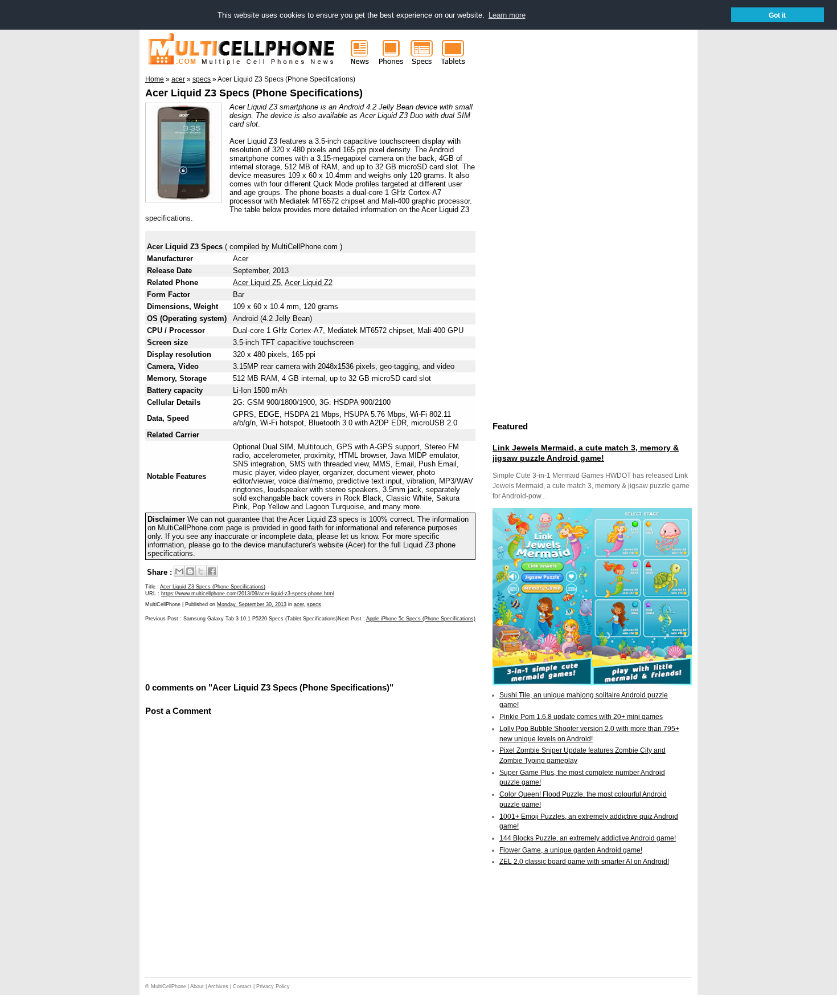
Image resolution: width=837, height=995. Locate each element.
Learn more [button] (507, 15)
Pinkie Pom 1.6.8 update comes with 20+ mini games (581, 717)
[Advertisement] (278, 651)
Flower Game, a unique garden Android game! (570, 850)
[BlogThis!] (190, 571)
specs (314, 604)
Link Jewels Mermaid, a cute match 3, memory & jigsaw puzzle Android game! (586, 452)
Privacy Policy (273, 986)
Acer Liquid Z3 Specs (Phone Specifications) (254, 93)
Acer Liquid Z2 (309, 282)
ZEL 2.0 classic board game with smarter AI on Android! (584, 862)
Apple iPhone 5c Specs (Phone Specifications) (420, 619)
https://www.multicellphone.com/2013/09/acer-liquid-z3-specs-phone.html (247, 593)
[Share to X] (201, 571)
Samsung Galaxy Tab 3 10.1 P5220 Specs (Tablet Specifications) (260, 619)
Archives (218, 986)
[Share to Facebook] (212, 571)
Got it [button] (777, 15)
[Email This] (179, 571)
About (197, 986)
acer (298, 604)
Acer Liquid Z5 (257, 282)
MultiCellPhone (168, 986)
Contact (242, 986)
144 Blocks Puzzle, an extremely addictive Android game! (587, 838)
